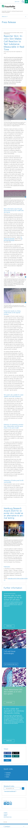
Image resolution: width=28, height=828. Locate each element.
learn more (9, 702)
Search (23, 1)
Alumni (7, 776)
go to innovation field (11, 664)
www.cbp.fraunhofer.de (10, 791)
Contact (6, 814)
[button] (7, 753)
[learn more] (14, 677)
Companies (8, 772)
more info (9, 625)
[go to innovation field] (14, 639)
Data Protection (7, 817)
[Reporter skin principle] (14, 274)
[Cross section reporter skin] (14, 194)
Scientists (8, 774)
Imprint (5, 815)
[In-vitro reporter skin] (14, 103)
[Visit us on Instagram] (10, 803)
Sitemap (5, 812)
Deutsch (17, 1)
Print (7, 760)
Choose (23, 788)
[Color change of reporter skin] (14, 295)
